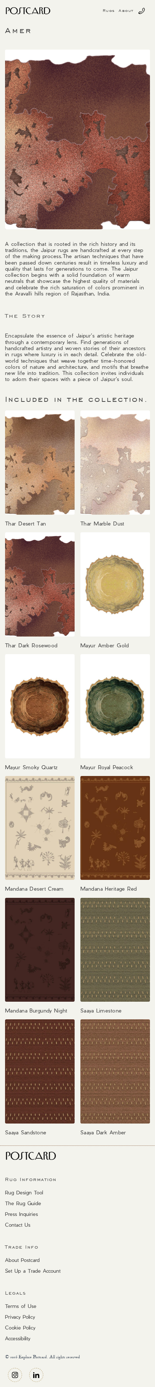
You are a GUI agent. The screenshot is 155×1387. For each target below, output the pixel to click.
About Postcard (22, 1260)
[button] (109, 11)
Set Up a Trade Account (33, 1271)
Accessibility (17, 1338)
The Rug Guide (23, 1203)
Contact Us (17, 1225)
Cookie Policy (20, 1327)
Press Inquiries (21, 1214)
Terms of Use (20, 1306)
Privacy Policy (20, 1317)
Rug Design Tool (24, 1192)
